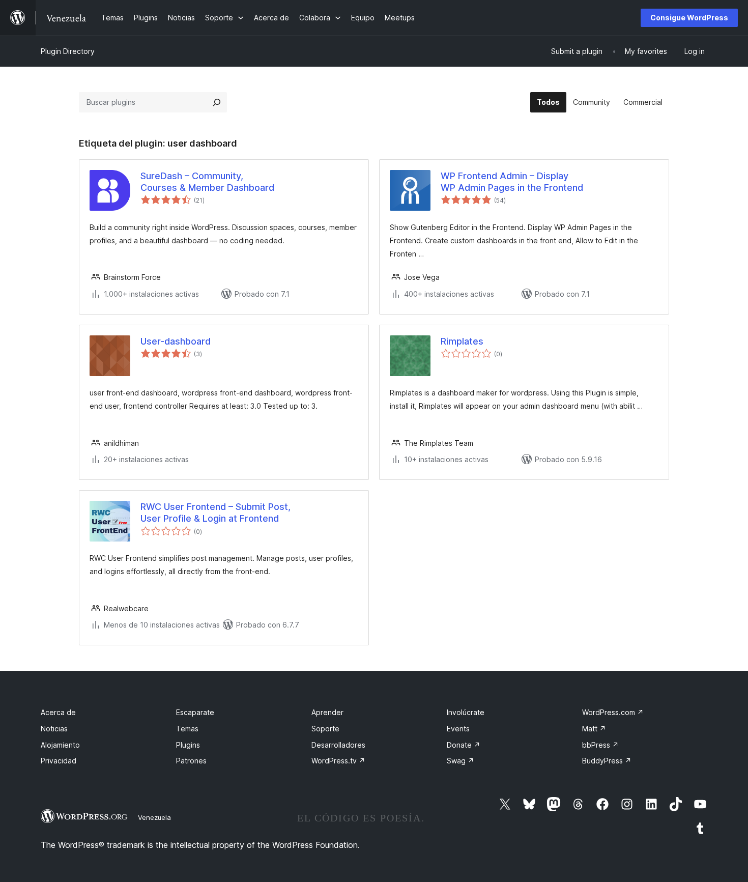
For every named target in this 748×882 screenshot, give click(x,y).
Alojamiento (60, 745)
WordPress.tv (338, 760)
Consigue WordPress (689, 17)
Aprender (327, 712)
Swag (460, 760)
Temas (187, 728)
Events (458, 728)
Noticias (54, 728)
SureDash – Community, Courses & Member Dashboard (207, 181)
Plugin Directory (68, 51)
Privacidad (58, 760)
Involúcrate (465, 712)
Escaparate (195, 712)
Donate (463, 745)
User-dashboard (175, 341)
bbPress (600, 745)
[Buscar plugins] (217, 102)
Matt (594, 728)
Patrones (191, 760)
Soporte (325, 728)
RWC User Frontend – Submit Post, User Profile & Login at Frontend (215, 512)
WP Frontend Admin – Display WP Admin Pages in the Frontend (512, 181)
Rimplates (462, 341)
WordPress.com (613, 712)
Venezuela (154, 817)
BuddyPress (606, 760)
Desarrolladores (338, 745)
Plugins (188, 745)
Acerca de (58, 712)
